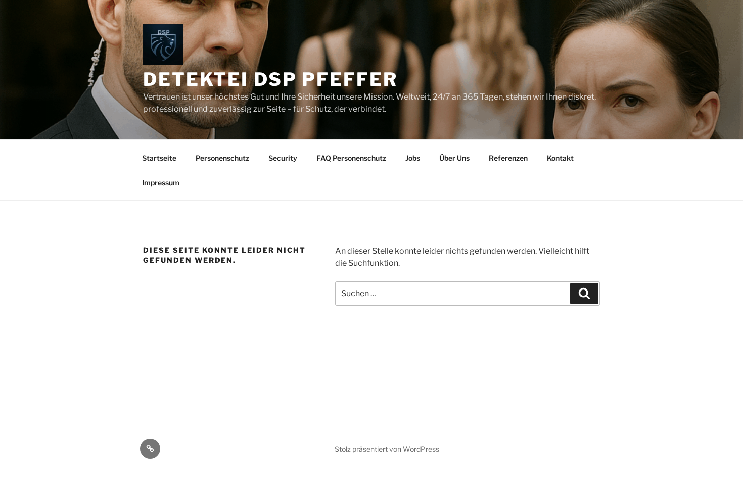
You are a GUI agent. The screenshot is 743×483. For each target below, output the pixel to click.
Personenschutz (222, 158)
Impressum (160, 182)
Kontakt (560, 158)
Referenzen (508, 158)
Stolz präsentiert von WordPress (387, 449)
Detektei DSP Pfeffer (270, 79)
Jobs (412, 158)
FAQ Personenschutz (351, 158)
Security (282, 158)
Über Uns (454, 158)
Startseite (159, 158)
